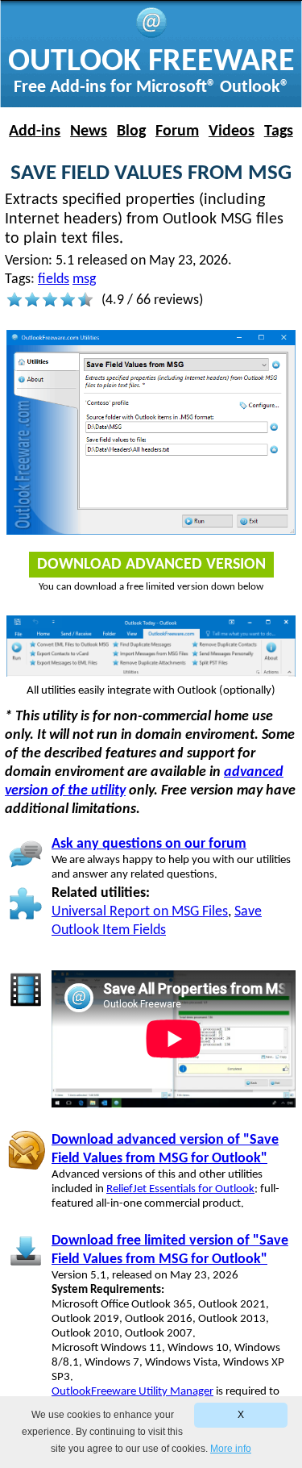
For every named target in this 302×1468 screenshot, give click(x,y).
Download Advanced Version (151, 565)
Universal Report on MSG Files (140, 912)
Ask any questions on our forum (149, 844)
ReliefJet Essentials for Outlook (180, 1189)
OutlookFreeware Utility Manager (132, 1392)
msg (84, 279)
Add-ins (34, 131)
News (88, 131)
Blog (131, 131)
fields (53, 279)
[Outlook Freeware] (151, 35)
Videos (231, 131)
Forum (177, 131)
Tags (278, 131)
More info (230, 1448)
